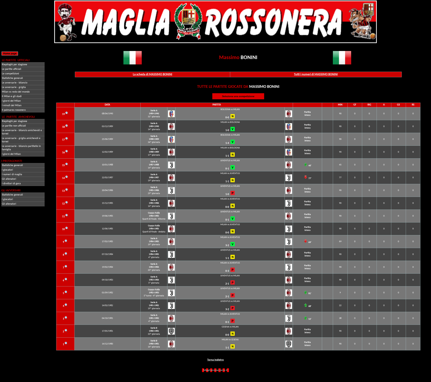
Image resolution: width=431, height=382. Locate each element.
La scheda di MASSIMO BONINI (152, 74)
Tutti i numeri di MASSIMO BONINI (316, 74)
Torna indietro (215, 360)
